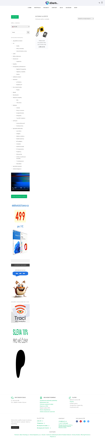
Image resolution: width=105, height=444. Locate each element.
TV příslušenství (20, 161)
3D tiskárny (18, 82)
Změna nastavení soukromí (47, 411)
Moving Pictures (85, 434)
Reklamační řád (44, 402)
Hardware (15, 79)
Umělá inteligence (17, 168)
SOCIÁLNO (68, 7)
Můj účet (14, 16)
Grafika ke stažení (17, 76)
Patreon (16, 434)
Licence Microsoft (20, 123)
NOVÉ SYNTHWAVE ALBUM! (19, 196)
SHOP (75, 7)
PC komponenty (20, 149)
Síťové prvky (19, 154)
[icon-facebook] (77, 421)
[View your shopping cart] (102, 2)
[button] (15, 400)
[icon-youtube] (81, 421)
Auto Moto (18, 131)
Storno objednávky (45, 409)
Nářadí (14, 92)
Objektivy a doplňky (20, 71)
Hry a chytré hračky (17, 87)
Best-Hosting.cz (24, 434)
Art (13, 43)
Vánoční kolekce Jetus (21, 51)
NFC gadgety (19, 141)
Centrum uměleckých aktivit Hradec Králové (58, 434)
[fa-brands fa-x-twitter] (85, 421)
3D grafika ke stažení (17, 40)
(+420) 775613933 (63, 423)
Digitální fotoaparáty (21, 69)
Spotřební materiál (17, 166)
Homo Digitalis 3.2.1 (35, 434)
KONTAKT (54, 7)
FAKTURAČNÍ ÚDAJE (20, 397)
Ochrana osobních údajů (46, 404)
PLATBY (74, 397)
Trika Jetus (18, 102)
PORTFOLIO (37, 7)
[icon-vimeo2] (88, 421)
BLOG (61, 7)
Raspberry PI (19, 84)
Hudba (17, 45)
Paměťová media (20, 146)
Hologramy (18, 115)
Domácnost (15, 58)
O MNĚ (29, 7)
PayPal (72, 401)
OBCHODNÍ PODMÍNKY (50, 397)
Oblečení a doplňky (17, 97)
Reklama (15, 105)
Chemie (18, 107)
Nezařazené (15, 94)
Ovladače (18, 143)
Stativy (18, 74)
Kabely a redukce (20, 136)
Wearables (18, 163)
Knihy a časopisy (20, 48)
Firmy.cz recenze (20, 110)
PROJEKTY (46, 7)
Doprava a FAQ (44, 406)
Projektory (18, 151)
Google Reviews (20, 113)
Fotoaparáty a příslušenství (19, 66)
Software (15, 120)
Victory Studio (76, 434)
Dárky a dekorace (17, 56)
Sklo (17, 100)
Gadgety (18, 133)
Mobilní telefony (20, 138)
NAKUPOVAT (15, 427)
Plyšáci (18, 89)
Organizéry (18, 61)
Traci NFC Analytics (20, 118)
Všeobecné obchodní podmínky (48, 400)
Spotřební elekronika (18, 128)
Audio (14, 53)
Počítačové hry (19, 125)
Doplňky (15, 64)
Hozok (43, 434)
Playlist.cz (53, 436)
